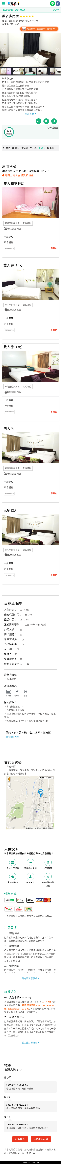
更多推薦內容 (41, 1139)
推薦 (52, 148)
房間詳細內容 (14, 229)
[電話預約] (54, 121)
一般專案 (8, 237)
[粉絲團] (46, 121)
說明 (43, 148)
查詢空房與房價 (12, 223)
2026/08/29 (9, 248)
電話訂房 (27, 223)
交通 (34, 148)
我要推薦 (20, 1139)
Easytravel (35, 1162)
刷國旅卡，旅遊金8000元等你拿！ (42, 29)
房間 (17, 148)
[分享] (38, 121)
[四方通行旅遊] (13, 5)
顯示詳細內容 (12, 737)
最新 (8, 148)
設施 (26, 148)
